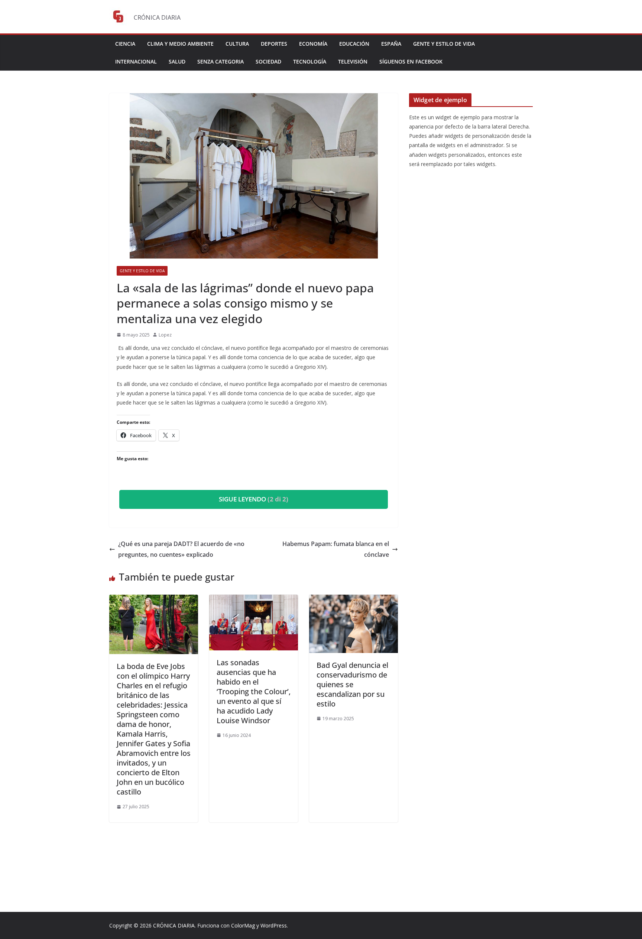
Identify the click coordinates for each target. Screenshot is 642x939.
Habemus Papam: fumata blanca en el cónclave (335, 549)
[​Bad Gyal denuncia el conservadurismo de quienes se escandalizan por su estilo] (353, 600)
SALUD (177, 61)
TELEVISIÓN (352, 61)
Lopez (165, 335)
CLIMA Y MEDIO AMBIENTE (180, 43)
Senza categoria (220, 61)
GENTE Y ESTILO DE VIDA (444, 43)
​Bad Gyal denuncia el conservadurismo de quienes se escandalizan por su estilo (352, 684)
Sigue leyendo (253, 499)
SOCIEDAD (268, 61)
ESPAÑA (391, 43)
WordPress (273, 925)
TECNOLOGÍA (309, 61)
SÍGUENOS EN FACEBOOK (410, 61)
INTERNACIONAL (136, 61)
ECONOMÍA (313, 43)
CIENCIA (125, 43)
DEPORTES (274, 43)
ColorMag (243, 925)
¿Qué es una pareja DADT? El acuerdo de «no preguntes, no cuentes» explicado (181, 549)
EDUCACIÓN (354, 43)
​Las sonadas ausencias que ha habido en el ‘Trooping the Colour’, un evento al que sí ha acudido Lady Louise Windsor (254, 691)
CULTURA (237, 43)
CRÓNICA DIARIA (174, 925)
